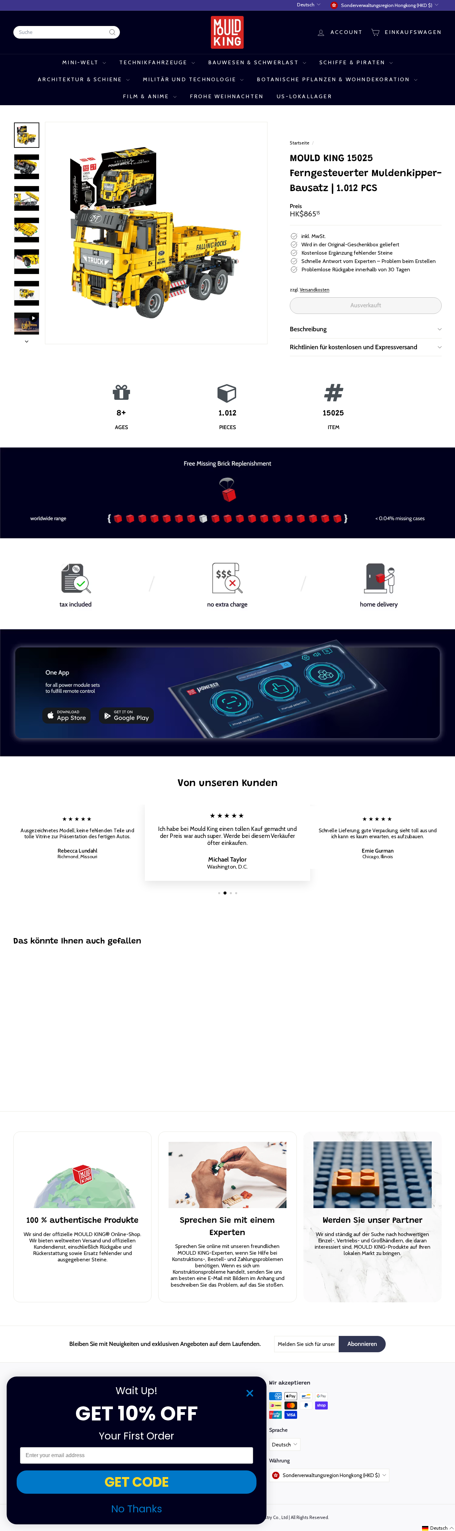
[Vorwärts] (26, 339)
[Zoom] (156, 233)
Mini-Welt (81, 62)
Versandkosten (314, 289)
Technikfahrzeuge (154, 62)
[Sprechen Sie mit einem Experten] (227, 1175)
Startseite (300, 142)
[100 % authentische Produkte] (82, 1175)
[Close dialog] (249, 1393)
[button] (438, 1528)
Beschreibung (308, 329)
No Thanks (136, 1509)
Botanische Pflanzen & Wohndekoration (334, 79)
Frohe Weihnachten (226, 96)
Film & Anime (147, 96)
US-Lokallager (304, 96)
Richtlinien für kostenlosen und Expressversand (353, 347)
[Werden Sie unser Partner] (372, 1175)
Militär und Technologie (191, 79)
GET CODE (137, 1482)
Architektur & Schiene (81, 79)
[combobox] (66, 32)
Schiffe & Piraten (353, 62)
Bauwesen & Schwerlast (254, 62)
